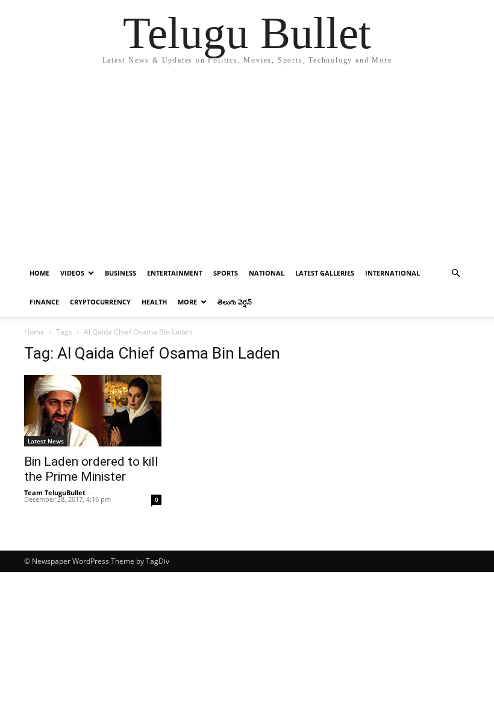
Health (154, 301)
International (392, 272)
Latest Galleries (324, 272)
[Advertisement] (247, 168)
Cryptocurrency (100, 301)
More (187, 301)
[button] (455, 273)
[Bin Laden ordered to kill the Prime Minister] (92, 410)
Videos (72, 272)
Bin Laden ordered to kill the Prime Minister (91, 469)
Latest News (46, 441)
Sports (225, 272)
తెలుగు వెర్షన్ (234, 301)
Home (39, 272)
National (266, 272)
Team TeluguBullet (55, 492)
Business (120, 272)
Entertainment (174, 272)
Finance (44, 301)
